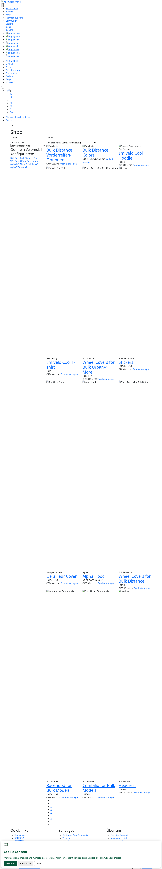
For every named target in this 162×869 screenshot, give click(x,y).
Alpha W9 (33, 164)
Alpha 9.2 (24, 164)
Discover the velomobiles (18, 117)
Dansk (13, 112)
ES (11, 106)
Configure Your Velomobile (75, 835)
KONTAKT (10, 30)
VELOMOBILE (12, 8)
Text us (9, 120)
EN (11, 109)
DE (7, 90)
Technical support (14, 17)
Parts (8, 14)
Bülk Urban (32, 161)
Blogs (8, 26)
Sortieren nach (17, 142)
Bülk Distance (27, 158)
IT (10, 100)
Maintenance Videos (120, 838)
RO (11, 93)
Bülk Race (15, 158)
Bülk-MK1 (22, 167)
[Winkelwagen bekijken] (3, 87)
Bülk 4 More (21, 161)
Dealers (9, 23)
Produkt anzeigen (68, 163)
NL (11, 97)
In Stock (9, 11)
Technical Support (119, 835)
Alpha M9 (15, 164)
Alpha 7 (14, 167)
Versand (66, 838)
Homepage (19, 835)
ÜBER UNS (19, 838)
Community (11, 20)
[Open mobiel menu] (3, 5)
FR (11, 103)
